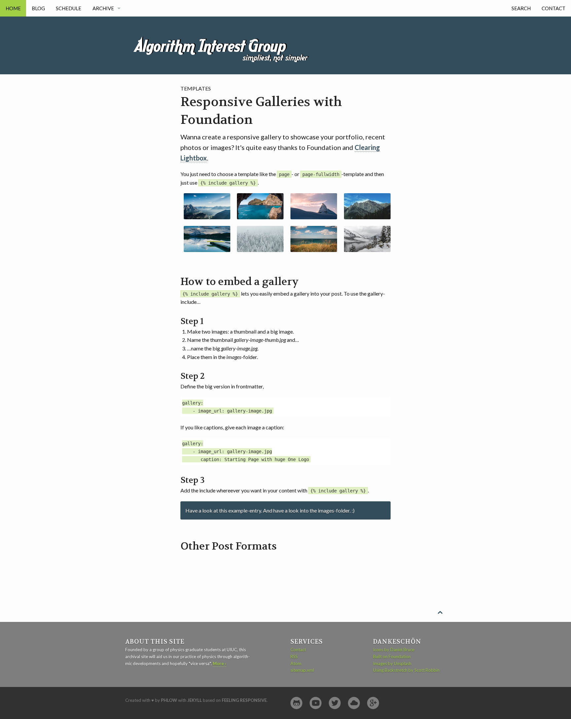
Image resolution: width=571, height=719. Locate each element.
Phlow (169, 700)
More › (219, 663)
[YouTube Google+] (373, 703)
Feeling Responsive (244, 700)
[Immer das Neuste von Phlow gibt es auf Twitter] (335, 703)
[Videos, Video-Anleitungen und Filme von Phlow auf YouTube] (316, 703)
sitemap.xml (302, 670)
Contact (553, 8)
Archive (103, 8)
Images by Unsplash (392, 663)
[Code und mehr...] (296, 703)
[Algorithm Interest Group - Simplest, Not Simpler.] (224, 39)
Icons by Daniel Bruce (393, 649)
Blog (38, 8)
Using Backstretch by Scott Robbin (406, 670)
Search (521, 8)
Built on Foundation (392, 656)
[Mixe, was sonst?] (354, 703)
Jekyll (194, 700)
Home (13, 8)
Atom (295, 663)
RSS (294, 656)
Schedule (68, 8)
